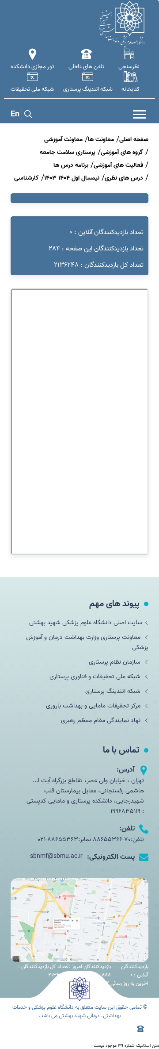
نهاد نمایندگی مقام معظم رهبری (101, 720)
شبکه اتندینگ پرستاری (113, 691)
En (15, 114)
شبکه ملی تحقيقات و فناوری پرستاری (95, 677)
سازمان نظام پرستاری (115, 662)
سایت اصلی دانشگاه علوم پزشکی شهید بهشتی (85, 623)
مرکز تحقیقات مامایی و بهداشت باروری (94, 706)
